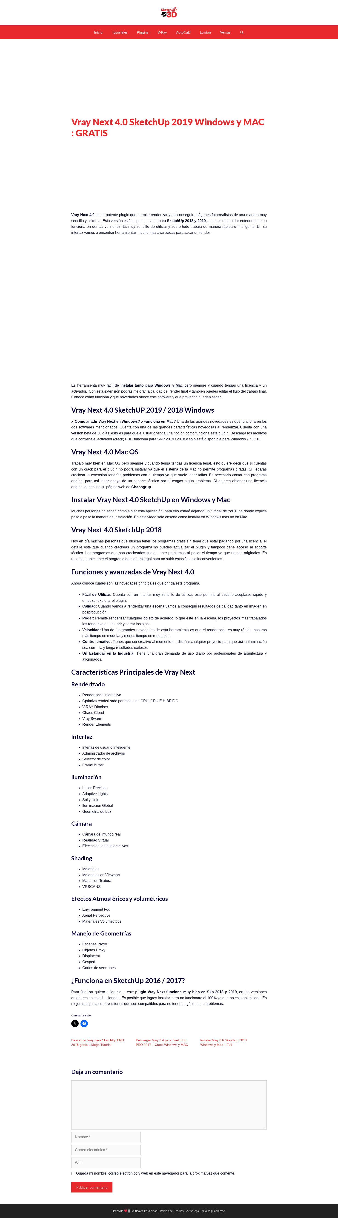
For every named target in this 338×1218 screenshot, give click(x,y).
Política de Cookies (172, 1211)
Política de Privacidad (144, 1211)
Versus (225, 32)
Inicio (98, 32)
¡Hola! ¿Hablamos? (214, 1211)
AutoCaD (183, 32)
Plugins (142, 32)
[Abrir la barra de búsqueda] (242, 32)
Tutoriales (120, 32)
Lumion (205, 32)
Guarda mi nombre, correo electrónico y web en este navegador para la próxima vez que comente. (155, 1173)
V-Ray (162, 32)
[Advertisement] (169, 82)
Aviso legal (193, 1211)
